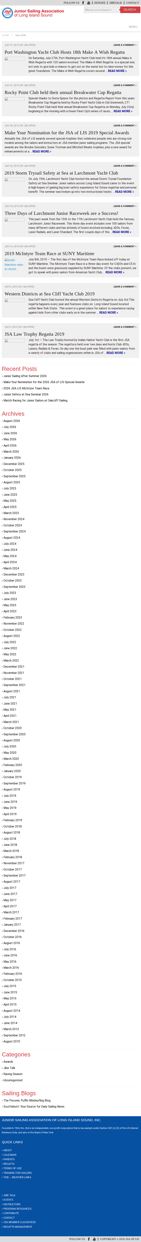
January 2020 (12, 771)
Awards (8, 1061)
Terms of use (12, 1168)
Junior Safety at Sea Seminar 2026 (25, 394)
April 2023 (10, 611)
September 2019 (14, 783)
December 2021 (13, 666)
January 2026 (12, 457)
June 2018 (10, 845)
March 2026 (11, 451)
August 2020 (11, 740)
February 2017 (12, 918)
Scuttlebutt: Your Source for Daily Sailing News (33, 1106)
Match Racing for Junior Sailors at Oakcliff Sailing (35, 400)
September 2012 (14, 1035)
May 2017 (9, 900)
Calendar (9, 1155)
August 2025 (11, 482)
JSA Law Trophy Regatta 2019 (34, 334)
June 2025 (10, 494)
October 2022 (12, 630)
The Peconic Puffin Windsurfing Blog (26, 1100)
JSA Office (30, 45)
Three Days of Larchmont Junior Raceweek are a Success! (61, 213)
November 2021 (13, 673)
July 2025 (9, 488)
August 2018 (11, 832)
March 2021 (11, 722)
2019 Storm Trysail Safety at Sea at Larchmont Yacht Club (61, 173)
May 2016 (9, 961)
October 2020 (12, 728)
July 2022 (9, 642)
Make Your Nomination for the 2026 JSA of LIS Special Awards (44, 382)
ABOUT (7, 1150)
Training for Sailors (17, 1173)
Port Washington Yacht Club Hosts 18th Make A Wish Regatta (65, 52)
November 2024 (13, 519)
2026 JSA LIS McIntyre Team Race (26, 388)
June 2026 (10, 433)
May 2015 (9, 998)
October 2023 (12, 580)
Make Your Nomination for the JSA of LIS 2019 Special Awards (67, 132)
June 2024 (10, 550)
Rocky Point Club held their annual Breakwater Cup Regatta (63, 92)
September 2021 (14, 685)
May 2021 (9, 709)
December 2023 (13, 574)
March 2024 (11, 568)
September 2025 (14, 476)
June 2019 (10, 802)
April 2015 (10, 1004)
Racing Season (12, 1074)
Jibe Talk (9, 1068)
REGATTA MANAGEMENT (17, 1226)
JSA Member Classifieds (19, 1222)
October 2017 (12, 869)
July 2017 (9, 888)
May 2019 (9, 808)
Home (5, 35)
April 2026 (10, 445)
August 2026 (11, 421)
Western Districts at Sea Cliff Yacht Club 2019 (50, 293)
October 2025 (12, 470)
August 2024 (11, 537)
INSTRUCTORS (12, 1204)
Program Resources (17, 1208)
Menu (133, 27)
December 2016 (13, 931)
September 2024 (14, 531)
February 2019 (12, 820)
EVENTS (8, 1199)
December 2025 (13, 464)
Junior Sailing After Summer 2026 (25, 376)
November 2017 (13, 863)
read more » (117, 71)
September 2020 (14, 734)
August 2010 (11, 1041)
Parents (9, 1159)
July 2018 (9, 839)
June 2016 (10, 955)
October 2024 (12, 525)
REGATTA (9, 1164)
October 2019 (12, 777)
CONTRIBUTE (11, 1213)
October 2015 (12, 980)
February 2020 (12, 765)
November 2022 (13, 623)
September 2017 (14, 875)
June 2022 (10, 648)
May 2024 (9, 556)
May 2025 (9, 500)
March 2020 (11, 759)
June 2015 (10, 992)
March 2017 (11, 912)
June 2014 (10, 1023)
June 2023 (10, 599)
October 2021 (12, 679)
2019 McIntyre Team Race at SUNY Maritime (49, 253)
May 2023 (9, 605)
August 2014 (11, 1010)
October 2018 (12, 826)
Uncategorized (12, 1080)
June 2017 (10, 894)
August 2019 (11, 789)
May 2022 (9, 654)
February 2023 (12, 617)
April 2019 (10, 814)
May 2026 (9, 439)
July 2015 (9, 986)
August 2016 (11, 943)
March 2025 (11, 513)
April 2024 (10, 562)
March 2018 (11, 851)
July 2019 (9, 795)
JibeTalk (115, 2)
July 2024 (9, 544)
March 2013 (11, 1029)
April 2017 (10, 906)
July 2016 (9, 949)
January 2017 (12, 924)
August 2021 (11, 691)
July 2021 (9, 697)
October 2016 (12, 937)
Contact (132, 2)
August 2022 (11, 636)
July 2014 (9, 1017)
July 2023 (9, 593)
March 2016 (11, 967)
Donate (99, 2)
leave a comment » (124, 45)
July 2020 (9, 746)
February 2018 (12, 857)
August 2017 (11, 881)
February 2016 (12, 974)
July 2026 (9, 427)
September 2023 (14, 587)
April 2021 (10, 715)
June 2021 (10, 703)
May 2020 (9, 752)
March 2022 (11, 660)
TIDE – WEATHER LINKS (17, 1177)
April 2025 (10, 507)
